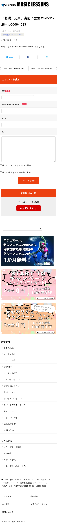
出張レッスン (10, 392)
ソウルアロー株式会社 (14, 446)
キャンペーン (10, 411)
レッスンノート (11, 417)
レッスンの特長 (11, 373)
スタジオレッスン (12, 379)
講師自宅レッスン (12, 385)
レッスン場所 (10, 353)
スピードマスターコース (15, 404)
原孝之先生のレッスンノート (13, 34)
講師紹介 (8, 366)
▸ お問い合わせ (28, 208)
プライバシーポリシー (39, 504)
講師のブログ (10, 423)
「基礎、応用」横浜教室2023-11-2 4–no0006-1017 (15, 68)
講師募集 (8, 453)
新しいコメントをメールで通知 (16, 165)
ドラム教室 (9, 347)
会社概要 (5, 504)
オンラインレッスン (13, 398)
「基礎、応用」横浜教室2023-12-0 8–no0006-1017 (43, 68)
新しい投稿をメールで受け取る (16, 172)
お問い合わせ (10, 430)
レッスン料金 (10, 360)
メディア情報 (10, 459)
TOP (17, 479)
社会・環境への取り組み (15, 466)
